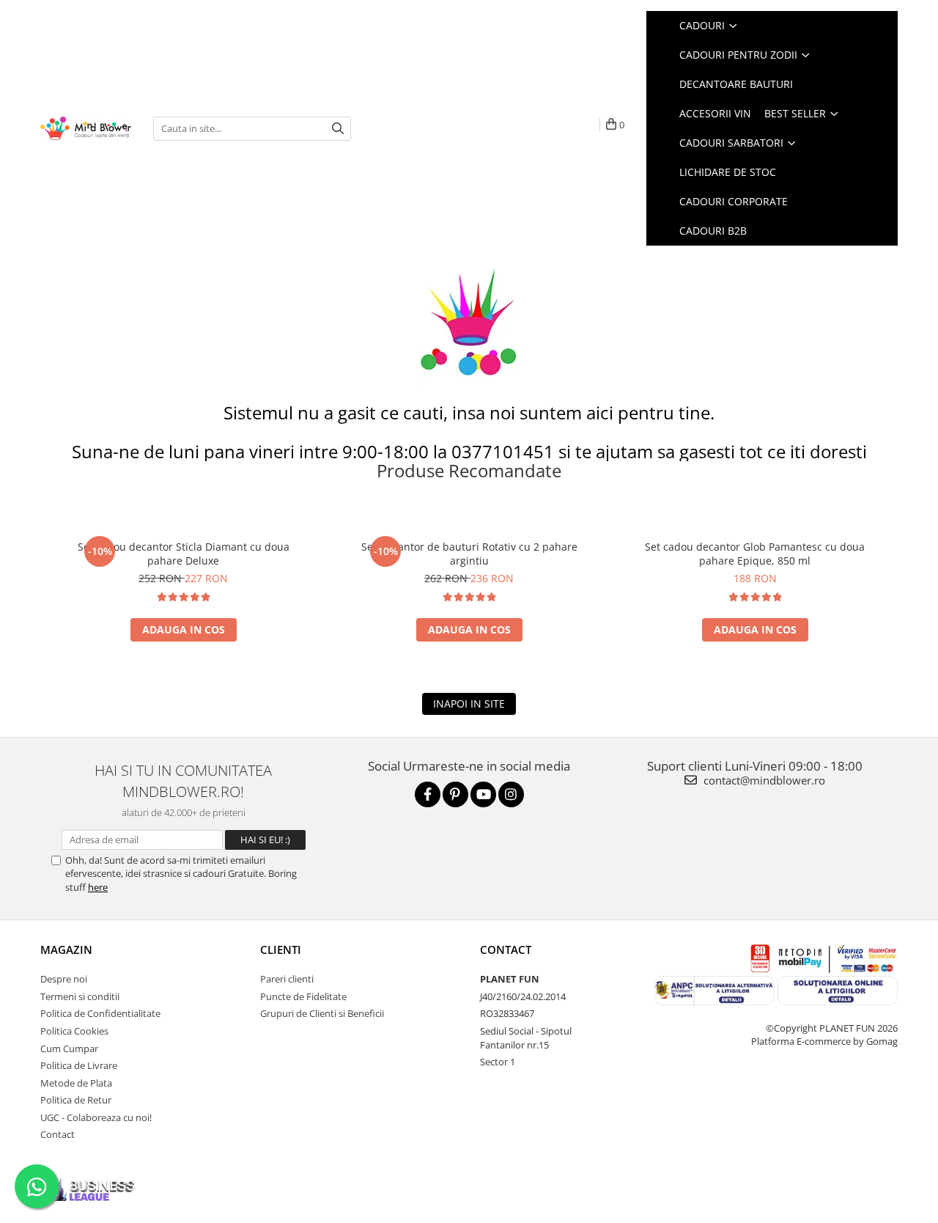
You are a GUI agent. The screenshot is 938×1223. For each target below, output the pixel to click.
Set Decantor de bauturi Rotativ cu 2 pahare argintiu (469, 554)
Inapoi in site (469, 703)
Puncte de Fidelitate (303, 996)
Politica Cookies (74, 1030)
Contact (57, 1134)
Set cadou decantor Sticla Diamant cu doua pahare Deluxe (183, 554)
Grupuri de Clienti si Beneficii (322, 1013)
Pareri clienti (287, 978)
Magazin (66, 949)
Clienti (280, 949)
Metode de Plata (76, 1083)
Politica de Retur (75, 1099)
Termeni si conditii (79, 996)
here (98, 887)
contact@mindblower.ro (763, 780)
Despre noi (63, 978)
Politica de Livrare (78, 1065)
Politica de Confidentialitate (100, 1013)
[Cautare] (338, 129)
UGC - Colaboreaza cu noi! (96, 1117)
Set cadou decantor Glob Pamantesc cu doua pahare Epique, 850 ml (755, 554)
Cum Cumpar (69, 1048)
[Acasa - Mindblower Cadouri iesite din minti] (85, 129)
